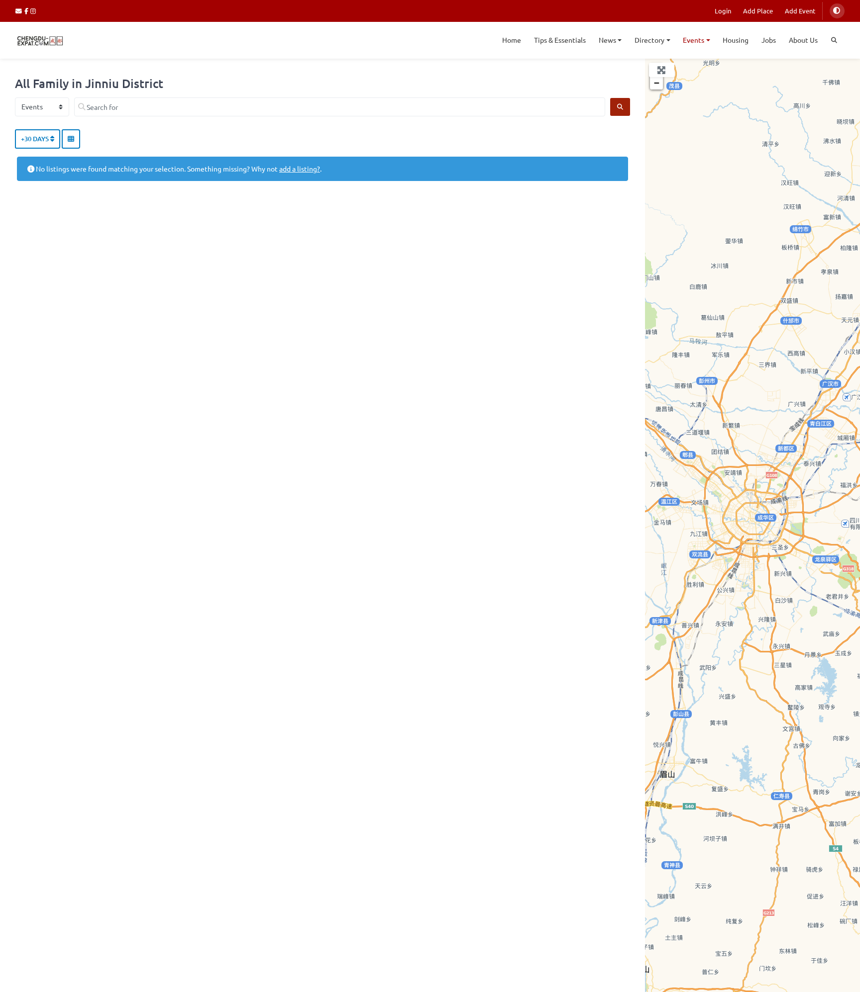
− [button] (656, 83)
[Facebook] (27, 10)
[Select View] (71, 139)
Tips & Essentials (560, 39)
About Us (803, 39)
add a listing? (299, 168)
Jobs (768, 39)
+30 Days (35, 138)
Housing (736, 39)
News (607, 39)
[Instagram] (33, 10)
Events (693, 39)
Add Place (758, 10)
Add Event (800, 10)
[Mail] (19, 10)
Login (723, 10)
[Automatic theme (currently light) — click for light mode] (837, 10)
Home (511, 39)
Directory (649, 39)
